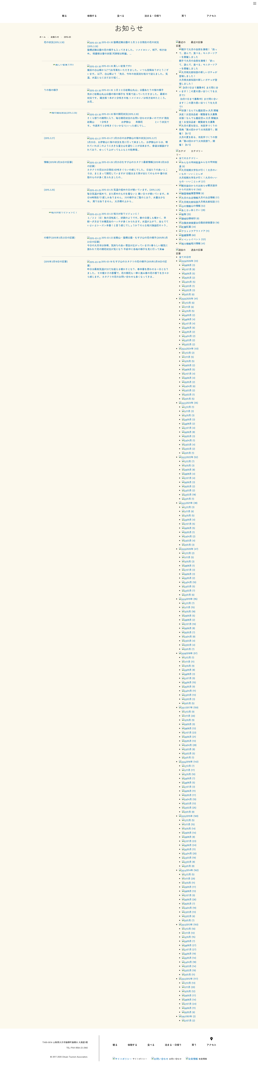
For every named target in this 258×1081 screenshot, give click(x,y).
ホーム (42, 36)
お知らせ (55, 36)
